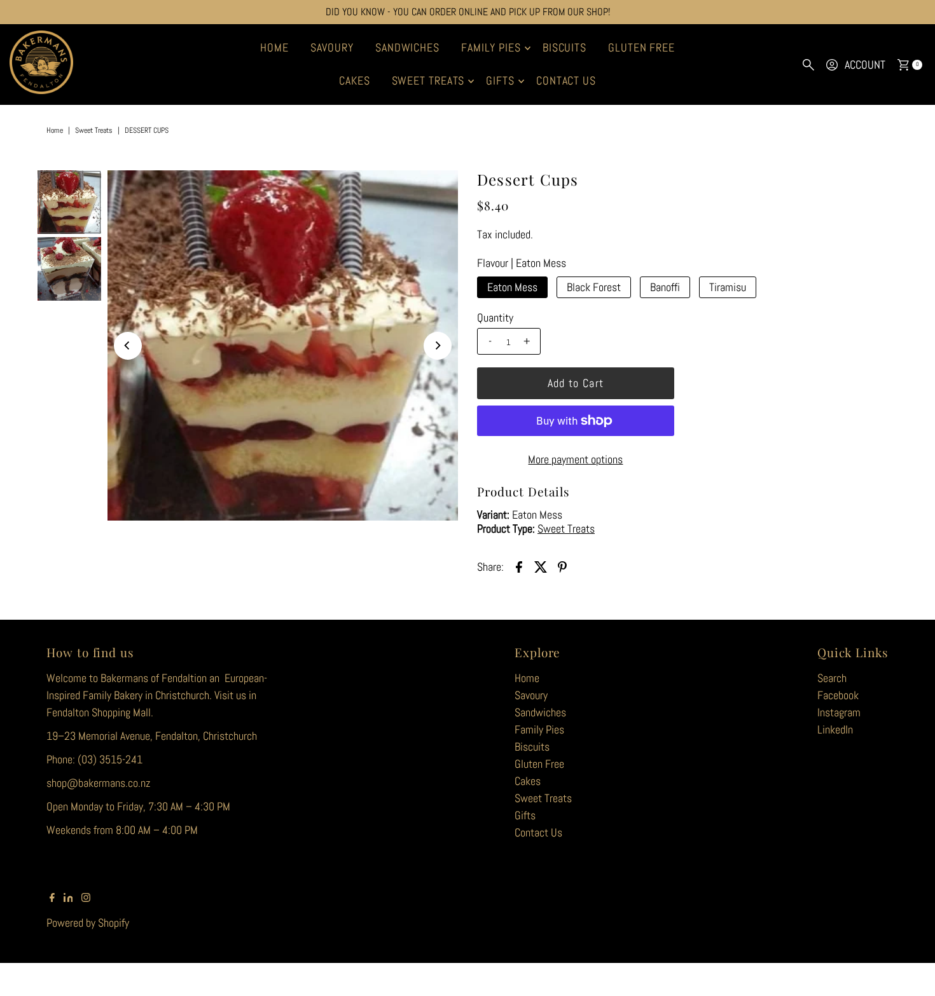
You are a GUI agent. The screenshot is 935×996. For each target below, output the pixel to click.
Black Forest (594, 287)
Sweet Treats (428, 80)
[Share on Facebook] (519, 565)
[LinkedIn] (68, 898)
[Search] (808, 65)
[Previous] (128, 346)
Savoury (332, 47)
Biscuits (564, 47)
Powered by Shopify (87, 922)
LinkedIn (835, 729)
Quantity (495, 318)
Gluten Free (641, 47)
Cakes (354, 80)
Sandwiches (407, 47)
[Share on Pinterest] (562, 565)
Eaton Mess (512, 287)
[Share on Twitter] (540, 565)
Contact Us (566, 80)
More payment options (575, 459)
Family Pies (491, 47)
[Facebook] (52, 898)
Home (274, 47)
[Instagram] (85, 898)
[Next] (438, 346)
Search (832, 678)
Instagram (839, 712)
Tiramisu (727, 287)
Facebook (838, 695)
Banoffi (665, 287)
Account (865, 64)
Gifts (500, 80)
